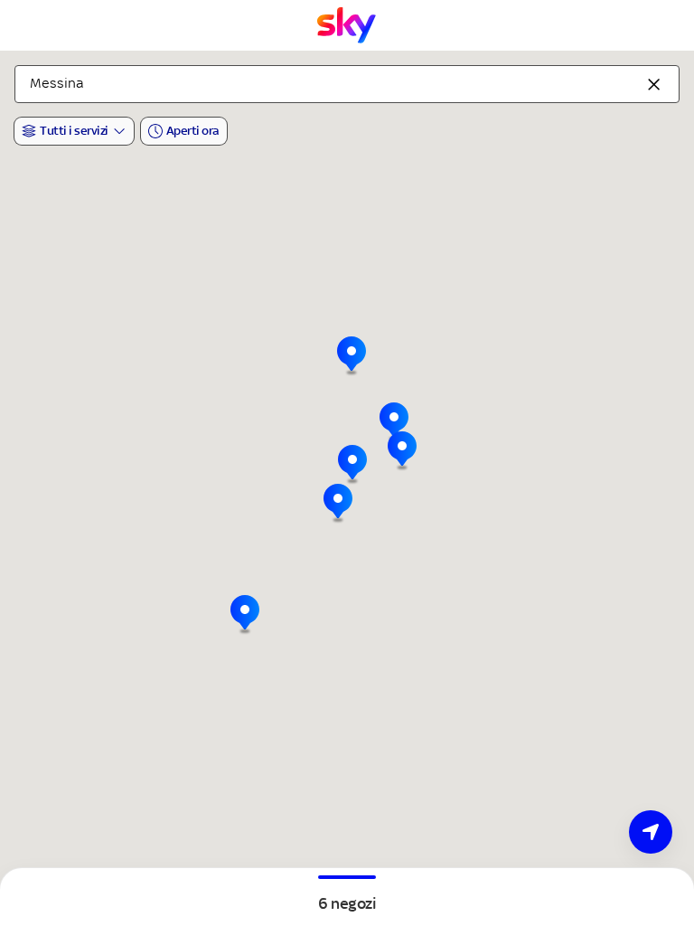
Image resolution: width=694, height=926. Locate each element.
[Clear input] (654, 84)
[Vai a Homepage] (346, 25)
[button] (338, 504)
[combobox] (347, 84)
